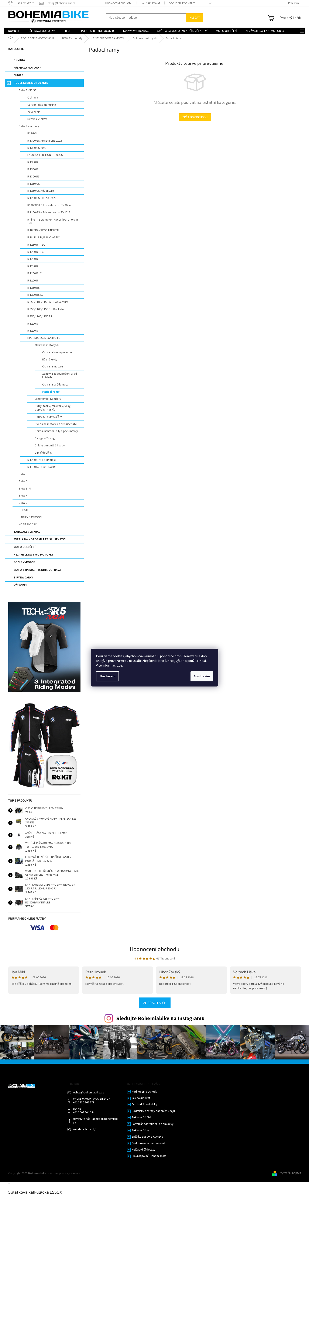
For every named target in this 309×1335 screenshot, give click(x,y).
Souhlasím (202, 676)
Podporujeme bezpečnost (148, 1143)
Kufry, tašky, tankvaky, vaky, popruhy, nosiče (53, 408)
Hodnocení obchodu (119, 3)
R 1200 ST (33, 324)
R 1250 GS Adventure (40, 191)
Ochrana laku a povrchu (57, 352)
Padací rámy (50, 392)
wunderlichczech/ (84, 1129)
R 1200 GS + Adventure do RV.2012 (48, 212)
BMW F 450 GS (28, 90)
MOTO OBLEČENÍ (24, 547)
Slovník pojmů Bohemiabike (149, 1156)
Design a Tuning (45, 438)
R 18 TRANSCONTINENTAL (43, 230)
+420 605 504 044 (83, 1113)
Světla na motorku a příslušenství (56, 424)
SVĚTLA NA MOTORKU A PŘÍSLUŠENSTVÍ (40, 539)
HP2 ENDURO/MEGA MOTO (44, 338)
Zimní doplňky (43, 453)
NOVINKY (19, 60)
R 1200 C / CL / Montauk (41, 460)
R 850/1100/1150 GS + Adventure (48, 302)
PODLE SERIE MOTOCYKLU (31, 83)
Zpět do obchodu (194, 117)
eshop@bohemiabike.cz (88, 1093)
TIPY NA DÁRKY (23, 577)
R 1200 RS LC (35, 295)
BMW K (23, 496)
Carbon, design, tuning (41, 105)
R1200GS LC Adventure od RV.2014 (49, 205)
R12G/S (32, 133)
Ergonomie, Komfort (48, 399)
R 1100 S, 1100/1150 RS (41, 467)
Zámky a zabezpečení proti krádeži (59, 376)
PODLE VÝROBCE (24, 562)
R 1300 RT (33, 162)
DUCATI (23, 510)
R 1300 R (32, 169)
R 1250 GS (33, 184)
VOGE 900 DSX (28, 524)
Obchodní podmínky (182, 3)
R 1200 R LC (34, 273)
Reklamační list (141, 1130)
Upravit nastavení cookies (97, 1173)
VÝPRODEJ (20, 585)
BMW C (23, 503)
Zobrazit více (154, 1003)
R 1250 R (32, 266)
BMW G (23, 481)
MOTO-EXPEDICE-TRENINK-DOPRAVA (37, 570)
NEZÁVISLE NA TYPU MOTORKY (33, 555)
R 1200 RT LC (35, 252)
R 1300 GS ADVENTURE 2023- (45, 141)
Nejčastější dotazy (143, 1150)
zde (119, 665)
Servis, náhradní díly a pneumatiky (56, 431)
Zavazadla (33, 112)
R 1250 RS (33, 288)
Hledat (194, 17)
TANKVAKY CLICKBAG (27, 532)
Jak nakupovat (150, 3)
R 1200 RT (33, 259)
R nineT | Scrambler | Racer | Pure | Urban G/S (53, 221)
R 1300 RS (33, 176)
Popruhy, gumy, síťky (48, 417)
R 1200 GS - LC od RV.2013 (43, 198)
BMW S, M (25, 489)
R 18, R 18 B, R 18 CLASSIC (43, 237)
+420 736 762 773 (83, 1103)
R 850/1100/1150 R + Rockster (46, 309)
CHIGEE (18, 75)
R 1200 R (32, 281)
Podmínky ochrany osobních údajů (153, 1111)
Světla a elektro (37, 119)
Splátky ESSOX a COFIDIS (147, 1137)
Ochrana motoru (52, 366)
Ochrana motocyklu (47, 345)
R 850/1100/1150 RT (39, 316)
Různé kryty (49, 359)
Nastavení (107, 676)
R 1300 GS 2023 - (37, 148)
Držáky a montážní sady (50, 445)
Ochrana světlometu (55, 385)
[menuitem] (13, 31)
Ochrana (32, 98)
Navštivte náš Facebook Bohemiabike (95, 1121)
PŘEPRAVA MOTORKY (27, 68)
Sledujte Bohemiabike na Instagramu (160, 1018)
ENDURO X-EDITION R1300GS (45, 155)
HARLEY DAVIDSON (30, 517)
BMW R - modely (29, 126)
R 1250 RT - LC (36, 245)
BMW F (23, 474)
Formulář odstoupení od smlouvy (153, 1124)
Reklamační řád (141, 1118)
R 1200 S (32, 331)
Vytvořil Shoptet (290, 1173)
